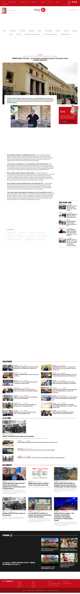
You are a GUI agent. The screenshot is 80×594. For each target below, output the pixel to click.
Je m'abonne (64, 121)
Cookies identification (40, 590)
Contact (24, 590)
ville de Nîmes (19, 239)
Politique (22, 30)
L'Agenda (74, 30)
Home (4, 30)
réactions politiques (41, 239)
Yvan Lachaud (11, 236)
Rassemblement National (43, 236)
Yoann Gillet (32, 232)
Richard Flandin (12, 232)
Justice (58, 30)
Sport (40, 30)
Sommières (5, 4)
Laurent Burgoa (22, 232)
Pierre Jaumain (20, 236)
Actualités (13, 30)
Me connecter (73, 9)
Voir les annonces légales (50, 34)
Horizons (10, 239)
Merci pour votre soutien (52, 590)
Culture (66, 30)
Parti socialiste (30, 236)
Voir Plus (74, 361)
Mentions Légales (31, 590)
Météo (11, 34)
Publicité (19, 34)
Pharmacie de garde (65, 34)
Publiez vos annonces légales (32, 34)
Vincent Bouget (41, 232)
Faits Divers (48, 30)
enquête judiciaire (29, 239)
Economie (31, 30)
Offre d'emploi (66, 581)
